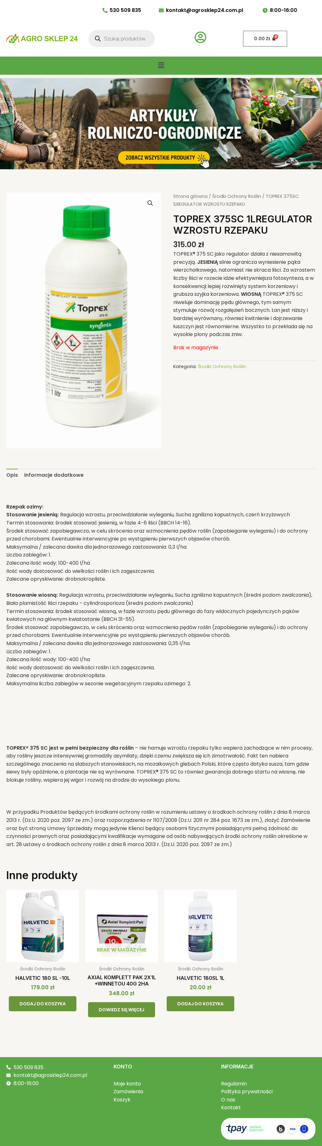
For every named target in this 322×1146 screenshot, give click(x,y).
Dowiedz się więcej (121, 1010)
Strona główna (190, 196)
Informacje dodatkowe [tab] (54, 475)
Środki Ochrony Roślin (236, 196)
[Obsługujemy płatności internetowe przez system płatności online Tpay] (268, 1128)
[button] (161, 66)
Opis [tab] (12, 475)
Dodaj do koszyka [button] (42, 1004)
